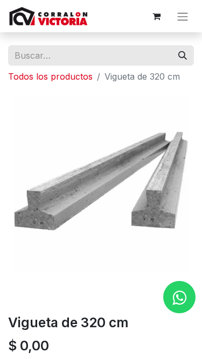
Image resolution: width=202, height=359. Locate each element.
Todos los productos (50, 76)
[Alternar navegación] (182, 16)
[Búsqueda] (182, 55)
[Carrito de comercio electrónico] (156, 16)
